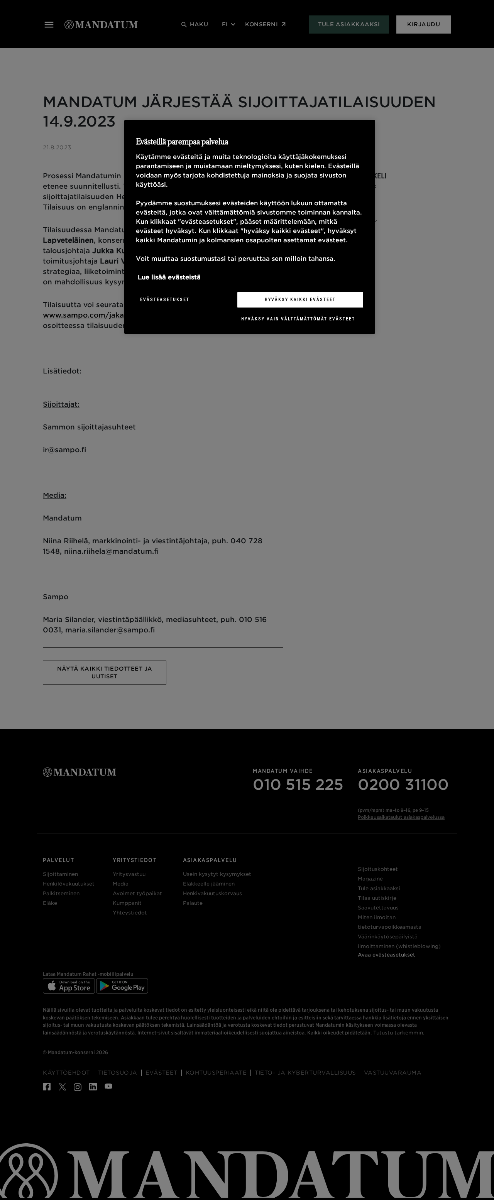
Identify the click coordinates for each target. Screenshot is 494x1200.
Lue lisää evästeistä (169, 277)
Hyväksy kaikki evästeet (300, 299)
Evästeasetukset (164, 299)
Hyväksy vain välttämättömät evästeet (298, 318)
